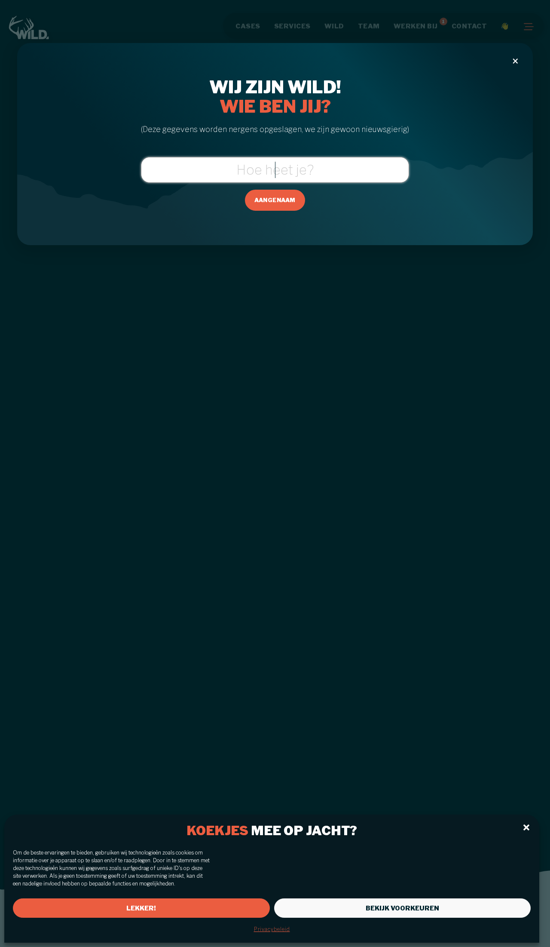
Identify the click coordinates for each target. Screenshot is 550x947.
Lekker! (141, 908)
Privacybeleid (272, 929)
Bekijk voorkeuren (402, 908)
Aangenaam (275, 200)
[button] (526, 827)
